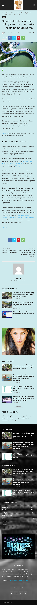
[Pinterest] (18, 38)
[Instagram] (16, 593)
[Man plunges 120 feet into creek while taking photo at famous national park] (7, 304)
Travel (8, 13)
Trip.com (5, 133)
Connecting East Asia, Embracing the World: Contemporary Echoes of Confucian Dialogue (23, 398)
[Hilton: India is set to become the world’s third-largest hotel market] (7, 314)
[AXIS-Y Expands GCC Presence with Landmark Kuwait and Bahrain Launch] (7, 389)
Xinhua (17, 166)
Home (3, 13)
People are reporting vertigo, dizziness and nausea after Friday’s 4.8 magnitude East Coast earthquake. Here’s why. (17, 418)
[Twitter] (14, 38)
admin (8, 33)
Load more (18, 406)
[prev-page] (3, 321)
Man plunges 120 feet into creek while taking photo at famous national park (23, 304)
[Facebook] (10, 38)
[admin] (3, 33)
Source (4, 227)
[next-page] (6, 321)
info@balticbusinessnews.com (18, 580)
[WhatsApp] (23, 38)
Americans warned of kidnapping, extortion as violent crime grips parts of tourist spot (23, 294)
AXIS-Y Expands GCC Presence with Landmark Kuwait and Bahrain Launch (24, 388)
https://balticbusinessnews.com (18, 280)
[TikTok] (21, 593)
